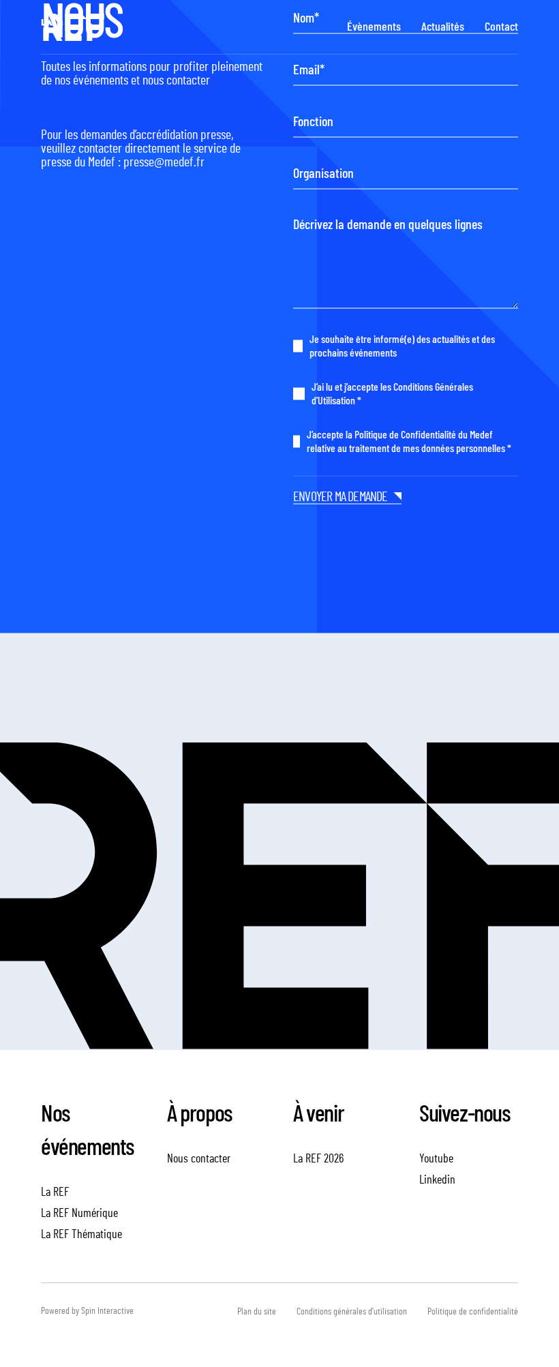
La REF (55, 1192)
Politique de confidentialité (472, 1312)
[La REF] (72, 27)
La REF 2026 (318, 1159)
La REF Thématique (81, 1235)
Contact (501, 27)
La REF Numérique (79, 1213)
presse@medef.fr (164, 162)
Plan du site (256, 1312)
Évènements (374, 27)
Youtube (436, 1159)
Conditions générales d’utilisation (352, 1312)
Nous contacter (198, 1159)
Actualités (442, 27)
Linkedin (437, 1180)
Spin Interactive (107, 1311)
